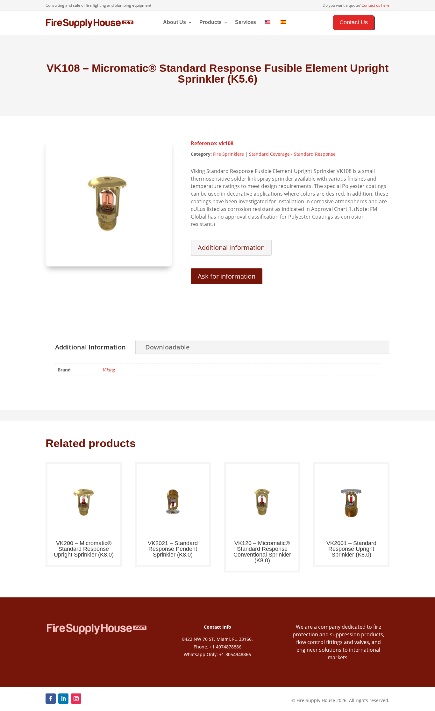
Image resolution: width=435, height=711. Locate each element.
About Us (174, 22)
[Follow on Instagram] (76, 698)
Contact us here (375, 5)
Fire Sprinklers (228, 154)
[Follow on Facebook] (51, 698)
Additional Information (231, 247)
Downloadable (167, 347)
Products (210, 22)
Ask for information (226, 276)
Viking (109, 370)
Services (245, 22)
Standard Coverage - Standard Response (292, 154)
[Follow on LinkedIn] (63, 698)
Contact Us (353, 22)
